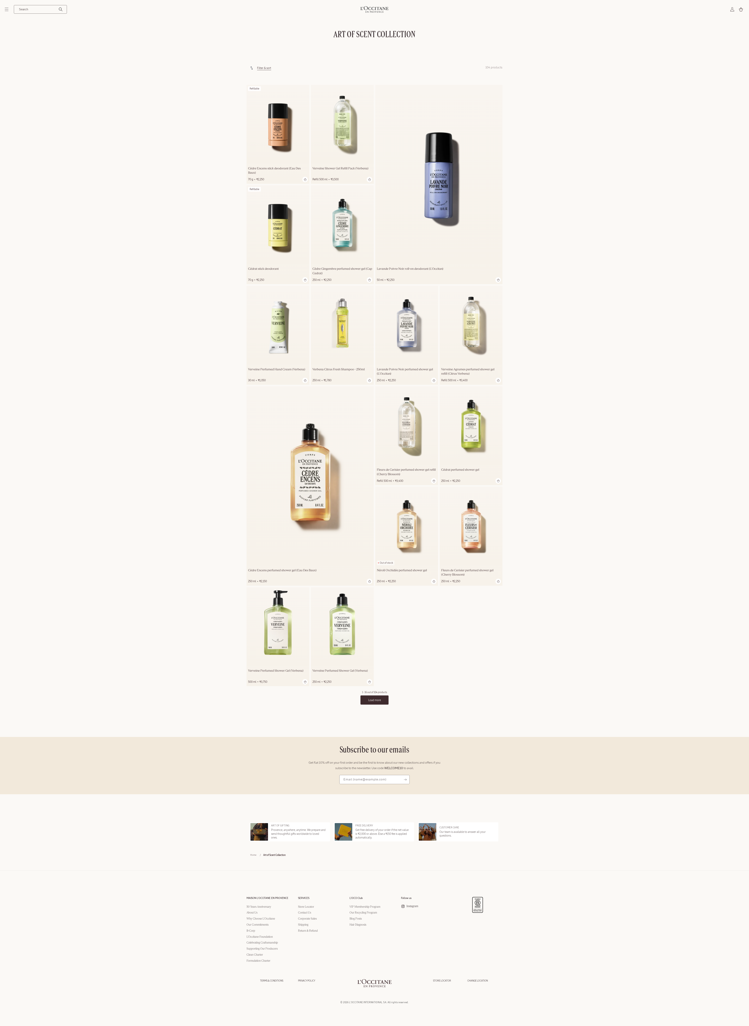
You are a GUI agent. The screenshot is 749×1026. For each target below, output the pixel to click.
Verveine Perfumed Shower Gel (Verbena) (276, 670)
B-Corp (251, 931)
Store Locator (306, 907)
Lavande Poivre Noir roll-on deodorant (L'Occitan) (410, 269)
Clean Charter (255, 954)
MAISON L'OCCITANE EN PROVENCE (267, 898)
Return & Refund (308, 931)
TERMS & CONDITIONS (271, 980)
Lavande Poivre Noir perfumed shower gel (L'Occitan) (405, 371)
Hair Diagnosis (358, 924)
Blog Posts (356, 918)
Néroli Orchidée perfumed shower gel (402, 570)
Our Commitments (258, 924)
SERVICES (303, 898)
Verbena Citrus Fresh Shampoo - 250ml (338, 369)
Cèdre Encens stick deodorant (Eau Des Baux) (274, 170)
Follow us (406, 898)
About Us (252, 912)
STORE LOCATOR (442, 980)
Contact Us (304, 912)
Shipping (303, 924)
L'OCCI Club (356, 898)
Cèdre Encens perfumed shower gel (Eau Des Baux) (282, 570)
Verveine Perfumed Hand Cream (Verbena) (276, 369)
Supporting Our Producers (262, 948)
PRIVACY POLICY (306, 980)
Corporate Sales (307, 918)
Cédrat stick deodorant (263, 269)
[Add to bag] (305, 179)
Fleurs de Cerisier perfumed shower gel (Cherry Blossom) (467, 572)
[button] (6, 9)
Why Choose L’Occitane (261, 918)
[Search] (61, 9)
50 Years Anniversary (259, 907)
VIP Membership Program (365, 907)
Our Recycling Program (363, 912)
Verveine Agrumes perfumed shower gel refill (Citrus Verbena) (467, 371)
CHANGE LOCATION (477, 980)
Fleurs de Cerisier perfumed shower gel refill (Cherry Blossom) (406, 472)
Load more (374, 700)
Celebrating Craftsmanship (262, 942)
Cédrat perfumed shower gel (460, 469)
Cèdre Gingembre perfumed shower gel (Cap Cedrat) (342, 271)
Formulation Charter (258, 961)
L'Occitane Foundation (260, 937)
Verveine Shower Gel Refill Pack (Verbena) (340, 168)
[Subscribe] (405, 779)
